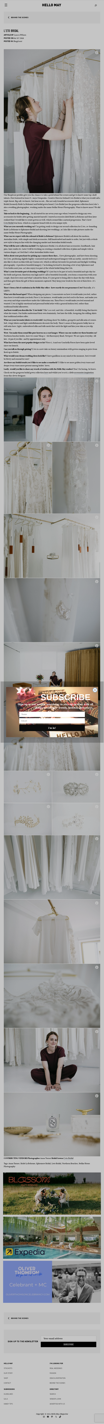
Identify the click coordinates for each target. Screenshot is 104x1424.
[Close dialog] (95, 690)
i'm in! (52, 727)
